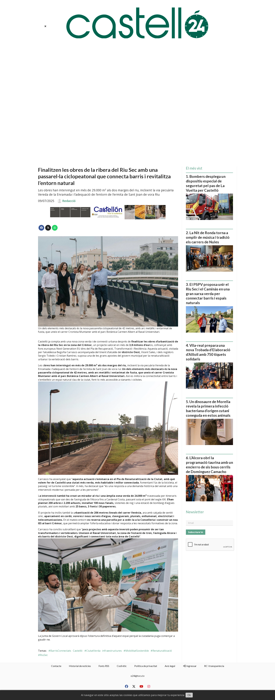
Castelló (77, 650)
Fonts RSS (104, 665)
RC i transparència (214, 665)
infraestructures (112, 650)
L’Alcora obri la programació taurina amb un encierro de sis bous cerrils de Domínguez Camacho (209, 465)
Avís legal (170, 665)
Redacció (69, 201)
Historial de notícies (80, 665)
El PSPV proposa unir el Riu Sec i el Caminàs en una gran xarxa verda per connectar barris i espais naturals (208, 293)
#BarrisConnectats (59, 650)
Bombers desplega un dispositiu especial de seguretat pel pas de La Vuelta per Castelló (206, 183)
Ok (189, 695)
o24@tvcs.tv (138, 675)
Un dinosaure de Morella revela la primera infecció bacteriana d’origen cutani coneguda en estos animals (208, 408)
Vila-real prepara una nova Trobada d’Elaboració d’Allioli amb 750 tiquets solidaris (208, 352)
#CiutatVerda (92, 650)
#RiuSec (43, 655)
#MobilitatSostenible (136, 650)
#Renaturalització (161, 650)
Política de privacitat (145, 665)
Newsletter (195, 512)
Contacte (56, 665)
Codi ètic (122, 665)
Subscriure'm (195, 532)
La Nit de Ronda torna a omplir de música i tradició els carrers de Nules (207, 237)
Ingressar (191, 665)
